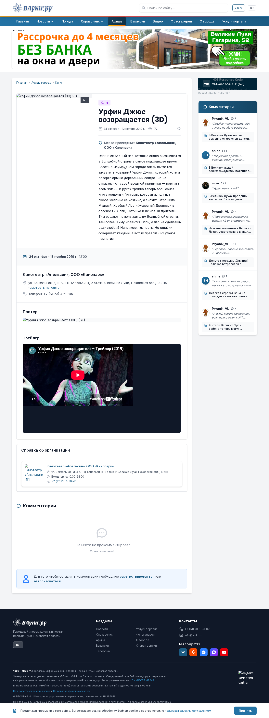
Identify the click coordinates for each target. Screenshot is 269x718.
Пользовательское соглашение (32, 691)
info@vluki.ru (193, 635)
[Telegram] (204, 652)
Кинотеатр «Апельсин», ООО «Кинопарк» (80, 466)
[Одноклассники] (193, 652)
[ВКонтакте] (183, 652)
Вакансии (102, 645)
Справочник (104, 634)
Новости (102, 629)
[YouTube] (224, 652)
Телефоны (103, 651)
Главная (21, 82)
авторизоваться (47, 581)
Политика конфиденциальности (71, 691)
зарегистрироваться (137, 576)
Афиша (100, 640)
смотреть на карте (44, 287)
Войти (238, 7)
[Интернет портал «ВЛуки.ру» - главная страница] (33, 8)
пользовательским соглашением (188, 710)
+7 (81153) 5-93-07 (197, 629)
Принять (245, 710)
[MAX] (214, 652)
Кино (58, 82)
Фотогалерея (145, 634)
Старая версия (146, 645)
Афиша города (41, 82)
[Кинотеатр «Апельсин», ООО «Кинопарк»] (34, 473)
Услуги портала (146, 629)
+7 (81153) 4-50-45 (63, 481)
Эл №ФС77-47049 (143, 680)
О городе (142, 640)
